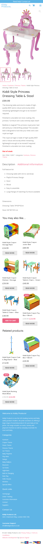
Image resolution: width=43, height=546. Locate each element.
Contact (5, 502)
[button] (30, 5)
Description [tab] (8, 164)
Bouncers (5, 465)
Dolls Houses (6, 479)
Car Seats (5, 468)
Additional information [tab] (30, 164)
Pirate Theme (6, 445)
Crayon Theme (7, 442)
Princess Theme (20, 85)
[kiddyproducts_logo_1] (6, 5)
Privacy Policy (25, 533)
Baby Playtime (7, 454)
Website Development (9, 538)
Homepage (6, 494)
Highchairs (5, 470)
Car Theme (6, 451)
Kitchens (5, 482)
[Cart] (34, 5)
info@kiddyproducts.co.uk (10, 526)
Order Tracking (7, 497)
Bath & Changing (8, 473)
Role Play (5, 476)
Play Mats (5, 456)
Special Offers (7, 484)
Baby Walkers (6, 462)
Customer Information (9, 499)
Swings (4, 459)
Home (4, 85)
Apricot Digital (24, 538)
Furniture (11, 85)
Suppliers (5, 505)
